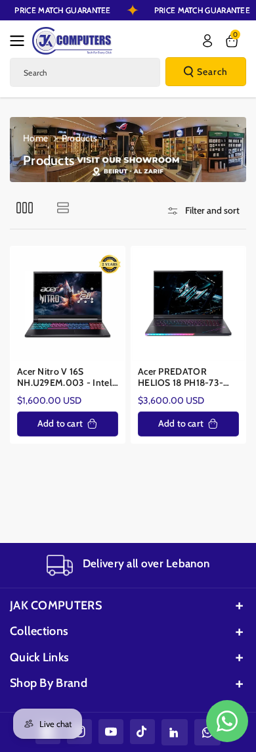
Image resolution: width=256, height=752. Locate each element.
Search (212, 72)
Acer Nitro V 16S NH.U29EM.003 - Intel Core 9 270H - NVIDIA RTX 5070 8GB (64, 377)
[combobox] (85, 72)
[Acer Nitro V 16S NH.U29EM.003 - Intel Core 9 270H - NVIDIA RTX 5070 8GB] (68, 304)
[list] (62, 207)
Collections (39, 631)
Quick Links (39, 657)
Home (35, 138)
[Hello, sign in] (207, 41)
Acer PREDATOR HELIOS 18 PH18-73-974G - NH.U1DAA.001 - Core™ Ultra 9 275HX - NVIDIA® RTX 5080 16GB (188, 377)
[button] (21, 41)
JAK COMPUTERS (56, 605)
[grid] (24, 207)
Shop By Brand (48, 683)
